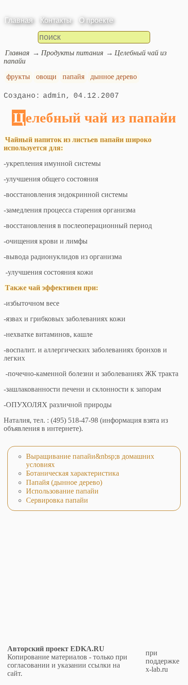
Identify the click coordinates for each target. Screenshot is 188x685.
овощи (46, 76)
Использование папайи (62, 491)
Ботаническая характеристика (72, 473)
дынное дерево (113, 76)
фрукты (18, 76)
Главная (19, 20)
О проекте (96, 20)
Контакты (56, 20)
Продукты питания (72, 53)
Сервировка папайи (57, 500)
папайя (73, 76)
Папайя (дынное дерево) (64, 482)
